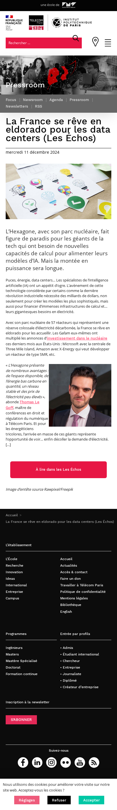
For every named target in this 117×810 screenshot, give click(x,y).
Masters (12, 654)
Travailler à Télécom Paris (81, 585)
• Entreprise (70, 667)
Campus (12, 598)
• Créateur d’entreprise (79, 687)
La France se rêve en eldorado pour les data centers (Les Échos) (60, 521)
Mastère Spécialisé (21, 661)
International (16, 585)
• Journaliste (70, 674)
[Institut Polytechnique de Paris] (72, 26)
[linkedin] (37, 762)
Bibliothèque (70, 605)
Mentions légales (74, 598)
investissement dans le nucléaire (77, 338)
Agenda (56, 100)
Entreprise (14, 591)
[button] (26, 800)
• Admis (66, 647)
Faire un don (70, 578)
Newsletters (17, 106)
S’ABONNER (21, 720)
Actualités (68, 565)
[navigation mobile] (108, 45)
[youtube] (79, 762)
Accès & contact (73, 572)
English (66, 611)
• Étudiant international (79, 654)
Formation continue (21, 674)
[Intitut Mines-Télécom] (69, 5)
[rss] (94, 762)
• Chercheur (70, 661)
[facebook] (23, 762)
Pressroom (79, 100)
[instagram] (51, 762)
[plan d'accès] (95, 45)
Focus (11, 100)
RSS (38, 106)
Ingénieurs (14, 647)
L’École (11, 559)
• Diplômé (68, 680)
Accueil (12, 515)
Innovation (14, 572)
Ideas (10, 578)
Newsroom (33, 100)
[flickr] (65, 762)
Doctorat (13, 667)
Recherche (14, 565)
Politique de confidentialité (83, 591)
